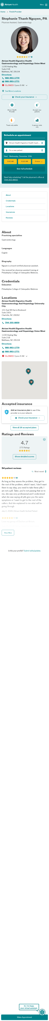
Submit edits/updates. (32, 551)
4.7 (29, 57)
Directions (7, 75)
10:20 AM (24, 161)
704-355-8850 (11, 180)
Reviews (9, 218)
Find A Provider (15, 12)
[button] (24, 143)
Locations (10, 206)
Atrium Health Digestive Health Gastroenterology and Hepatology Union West (23, 62)
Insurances (10, 212)
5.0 (14, 478)
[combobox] (24, 150)
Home (2, 12)
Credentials (10, 201)
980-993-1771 (12, 81)
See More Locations (13, 91)
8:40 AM (10, 161)
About (8, 195)
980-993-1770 (12, 78)
